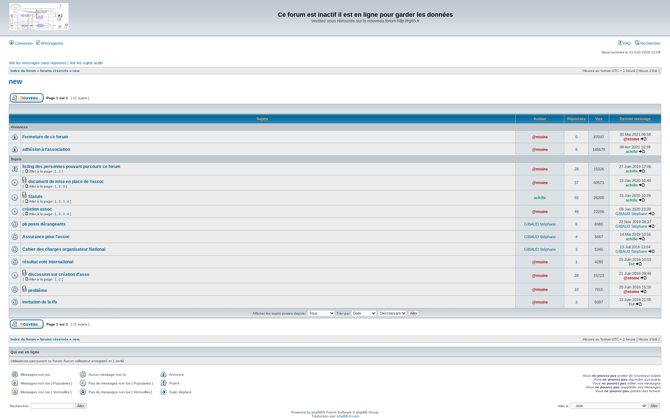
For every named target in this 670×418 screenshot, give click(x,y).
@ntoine (540, 137)
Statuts (35, 196)
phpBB (317, 412)
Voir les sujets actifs (86, 63)
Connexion (23, 43)
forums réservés (54, 71)
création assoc (37, 209)
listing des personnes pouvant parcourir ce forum (71, 166)
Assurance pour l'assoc (46, 236)
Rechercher (650, 43)
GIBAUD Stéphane (631, 214)
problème (37, 290)
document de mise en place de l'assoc (66, 181)
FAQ (626, 43)
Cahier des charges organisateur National (63, 249)
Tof (631, 264)
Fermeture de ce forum (45, 136)
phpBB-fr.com (348, 416)
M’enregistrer (52, 43)
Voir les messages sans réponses (37, 63)
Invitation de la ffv (39, 302)
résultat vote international (47, 261)
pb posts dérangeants (44, 224)
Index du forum (23, 71)
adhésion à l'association (46, 149)
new (76, 71)
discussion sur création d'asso (58, 274)
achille (632, 151)
